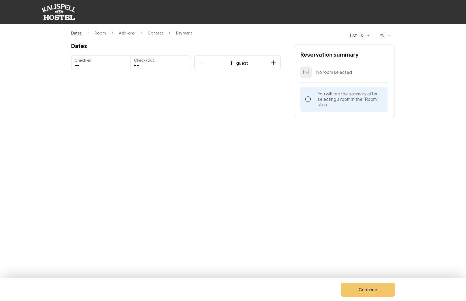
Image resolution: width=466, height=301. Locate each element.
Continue (368, 289)
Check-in (83, 60)
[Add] (273, 63)
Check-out (144, 60)
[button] (160, 63)
